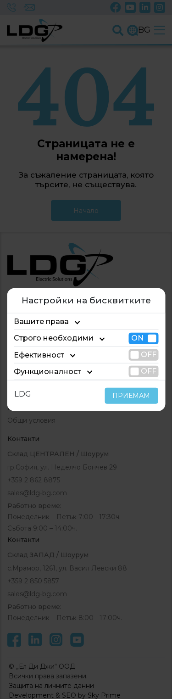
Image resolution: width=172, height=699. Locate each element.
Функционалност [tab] (47, 371)
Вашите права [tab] (41, 321)
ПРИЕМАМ (131, 395)
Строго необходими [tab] (54, 338)
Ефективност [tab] (39, 354)
